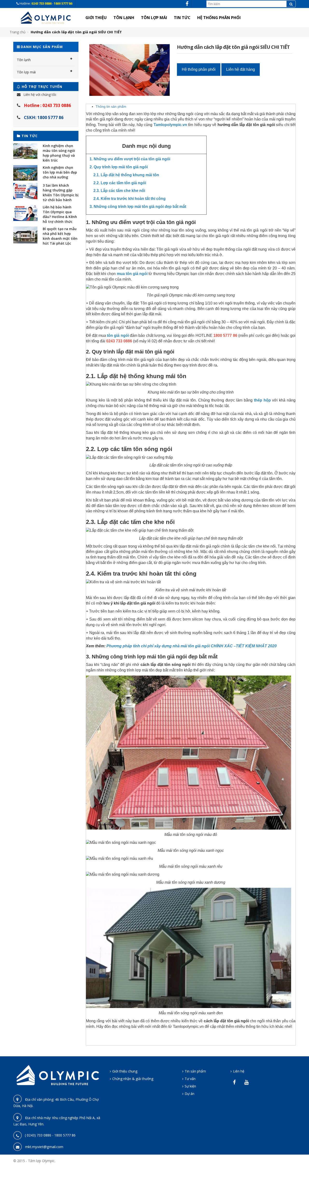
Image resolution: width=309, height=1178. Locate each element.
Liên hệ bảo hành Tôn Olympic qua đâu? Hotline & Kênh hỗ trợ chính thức (60, 214)
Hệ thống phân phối (199, 69)
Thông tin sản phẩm (111, 106)
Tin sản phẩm (195, 1071)
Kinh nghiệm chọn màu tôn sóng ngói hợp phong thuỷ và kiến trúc (59, 152)
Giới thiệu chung (124, 1071)
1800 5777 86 (63, 3)
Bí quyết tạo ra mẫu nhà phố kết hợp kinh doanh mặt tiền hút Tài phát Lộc (60, 236)
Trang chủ (18, 32)
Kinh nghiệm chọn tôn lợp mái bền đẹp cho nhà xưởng (60, 172)
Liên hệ (238, 1071)
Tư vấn (190, 1078)
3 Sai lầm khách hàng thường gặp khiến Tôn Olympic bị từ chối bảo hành (60, 192)
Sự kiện (190, 1086)
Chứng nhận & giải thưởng (132, 1078)
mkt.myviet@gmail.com (44, 1146)
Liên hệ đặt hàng (240, 69)
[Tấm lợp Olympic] (45, 17)
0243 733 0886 (41, 3)
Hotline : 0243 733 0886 (47, 105)
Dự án (189, 1093)
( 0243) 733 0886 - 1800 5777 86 (50, 1135)
